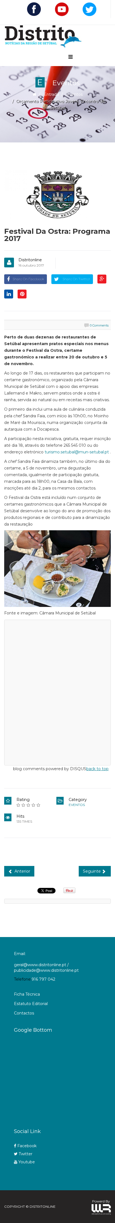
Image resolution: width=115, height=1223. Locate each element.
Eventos (74, 94)
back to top (97, 768)
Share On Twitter (76, 279)
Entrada (51, 94)
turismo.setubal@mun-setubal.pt (77, 451)
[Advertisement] (64, 1079)
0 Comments (99, 325)
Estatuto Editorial (31, 1003)
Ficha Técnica (27, 994)
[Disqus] (57, 691)
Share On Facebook (28, 279)
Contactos (24, 1013)
